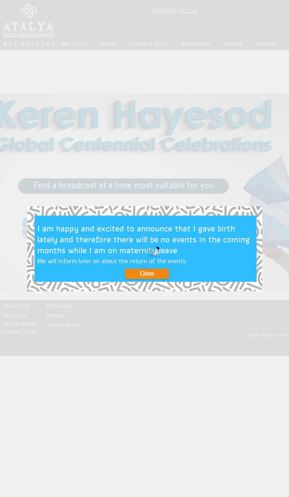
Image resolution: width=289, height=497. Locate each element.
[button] (147, 274)
